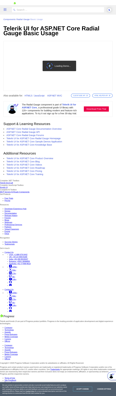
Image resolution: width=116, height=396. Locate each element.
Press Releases (11, 334)
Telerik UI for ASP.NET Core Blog (23, 161)
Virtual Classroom (12, 229)
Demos (7, 211)
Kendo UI (4, 187)
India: (18, 259)
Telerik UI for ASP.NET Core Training (24, 174)
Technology (9, 330)
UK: (18, 257)
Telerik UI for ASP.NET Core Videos (24, 164)
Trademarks (55, 369)
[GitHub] (10, 283)
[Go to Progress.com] (7, 317)
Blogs (7, 220)
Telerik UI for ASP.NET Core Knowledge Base (29, 144)
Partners (8, 227)
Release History (11, 216)
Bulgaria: (19, 261)
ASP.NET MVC (54, 95)
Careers (8, 339)
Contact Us (9, 252)
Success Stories (11, 242)
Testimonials (10, 244)
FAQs (7, 234)
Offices (7, 341)
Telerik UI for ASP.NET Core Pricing (24, 171)
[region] (58, 389)
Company (8, 328)
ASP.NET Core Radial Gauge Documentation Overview (34, 129)
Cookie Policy (30, 391)
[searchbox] (58, 10)
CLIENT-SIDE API (79, 95)
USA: (18, 255)
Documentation (11, 213)
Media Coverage (11, 337)
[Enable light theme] (109, 10)
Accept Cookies (82, 389)
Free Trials (9, 198)
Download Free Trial (96, 109)
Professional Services (13, 225)
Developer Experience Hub (15, 209)
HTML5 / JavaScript (35, 95)
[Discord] (10, 285)
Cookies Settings (104, 389)
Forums (8, 218)
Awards (8, 332)
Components (9, 19)
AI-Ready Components (20, 192)
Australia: (20, 264)
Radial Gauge (23, 19)
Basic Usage (37, 19)
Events (7, 231)
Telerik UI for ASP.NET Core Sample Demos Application (34, 141)
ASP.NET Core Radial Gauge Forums (25, 135)
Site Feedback (10, 380)
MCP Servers (5, 192)
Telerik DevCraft (6, 183)
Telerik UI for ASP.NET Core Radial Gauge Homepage (33, 138)
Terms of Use (10, 378)
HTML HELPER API (101, 95)
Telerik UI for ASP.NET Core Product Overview (29, 158)
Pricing (7, 201)
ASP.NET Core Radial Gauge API (23, 132)
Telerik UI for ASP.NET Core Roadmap (25, 168)
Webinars (8, 222)
